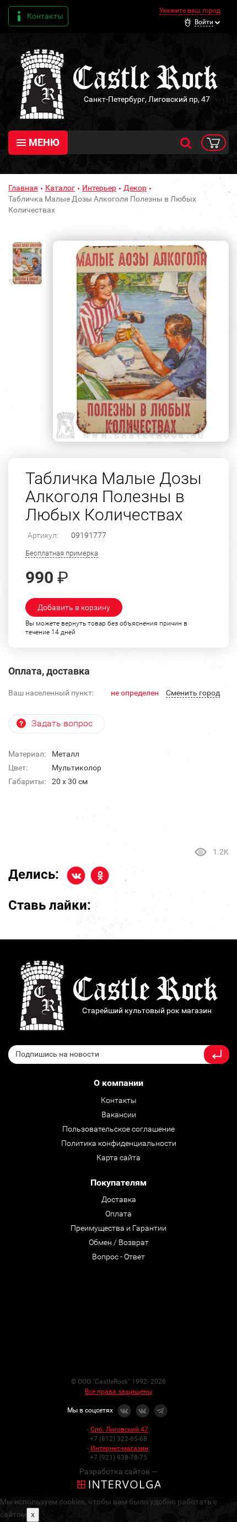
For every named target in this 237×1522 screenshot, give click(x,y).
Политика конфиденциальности (118, 1143)
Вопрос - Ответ (118, 1256)
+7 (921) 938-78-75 (118, 1457)
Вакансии (118, 1114)
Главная (23, 187)
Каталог (60, 187)
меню (44, 142)
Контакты (45, 16)
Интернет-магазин (119, 1448)
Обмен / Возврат (119, 1242)
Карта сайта (118, 1157)
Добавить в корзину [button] (73, 607)
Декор (135, 187)
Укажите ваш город (189, 10)
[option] (141, 341)
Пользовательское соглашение (118, 1128)
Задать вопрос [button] (62, 723)
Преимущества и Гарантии (118, 1228)
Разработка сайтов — (118, 1471)
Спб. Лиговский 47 (119, 1429)
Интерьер (99, 187)
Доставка (118, 1199)
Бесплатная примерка (61, 553)
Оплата (118, 1213)
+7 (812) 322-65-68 (118, 1439)
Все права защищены (118, 1391)
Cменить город (193, 692)
